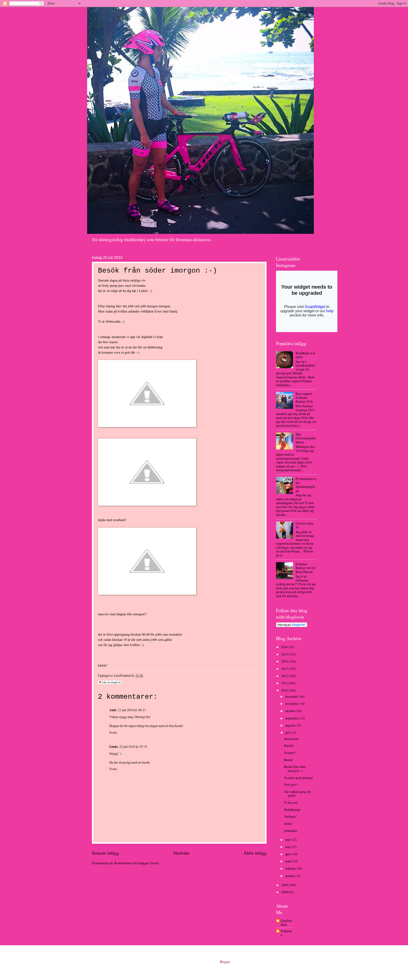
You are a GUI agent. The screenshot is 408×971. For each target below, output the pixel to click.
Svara (113, 732)
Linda (113, 746)
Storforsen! (291, 738)
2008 (285, 892)
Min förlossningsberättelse (306, 438)
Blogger (225, 961)
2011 (285, 683)
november (292, 703)
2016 (285, 647)
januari (290, 875)
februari (291, 868)
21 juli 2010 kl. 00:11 (132, 710)
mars (288, 861)
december (292, 696)
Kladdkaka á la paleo (305, 355)
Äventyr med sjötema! (298, 777)
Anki (112, 710)
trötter (288, 823)
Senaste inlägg (105, 853)
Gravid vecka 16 (304, 525)
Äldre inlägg (255, 853)
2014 (285, 661)
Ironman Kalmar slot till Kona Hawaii (305, 568)
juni (288, 839)
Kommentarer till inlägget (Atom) (136, 863)
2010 (285, 690)
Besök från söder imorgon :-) (295, 768)
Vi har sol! (291, 802)
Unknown (286, 933)
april (288, 854)
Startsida (181, 853)
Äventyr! (290, 752)
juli (287, 732)
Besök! (288, 759)
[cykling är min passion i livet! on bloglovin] (291, 626)
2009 (285, 885)
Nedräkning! (292, 809)
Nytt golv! (291, 784)
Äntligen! (290, 816)
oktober (290, 711)
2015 (285, 654)
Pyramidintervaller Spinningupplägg (306, 484)
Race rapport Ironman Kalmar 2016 (304, 397)
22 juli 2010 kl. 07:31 (133, 746)
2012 (285, 676)
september (292, 718)
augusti (290, 725)
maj (288, 846)
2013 (285, 668)
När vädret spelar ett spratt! (297, 793)
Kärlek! (289, 745)
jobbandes (290, 830)
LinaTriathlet (286, 923)
